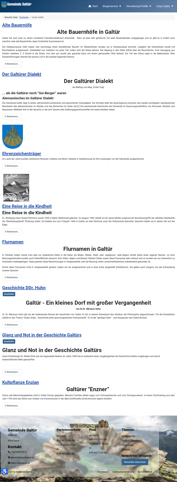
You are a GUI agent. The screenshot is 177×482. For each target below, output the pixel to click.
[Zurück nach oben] (172, 477)
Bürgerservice (110, 6)
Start (95, 6)
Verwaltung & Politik (137, 6)
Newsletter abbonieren (135, 462)
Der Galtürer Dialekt (21, 74)
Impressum (103, 472)
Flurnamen (13, 241)
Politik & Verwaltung (131, 440)
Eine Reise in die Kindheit (27, 206)
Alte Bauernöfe (17, 25)
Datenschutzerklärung (123, 472)
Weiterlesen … (13, 64)
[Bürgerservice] (119, 6)
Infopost (126, 449)
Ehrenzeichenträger (21, 153)
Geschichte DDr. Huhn (24, 287)
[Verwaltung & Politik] (150, 6)
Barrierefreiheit (145, 472)
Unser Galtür (163, 6)
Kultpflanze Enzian (20, 382)
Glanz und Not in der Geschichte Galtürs (41, 335)
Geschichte (9, 294)
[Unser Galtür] (172, 6)
